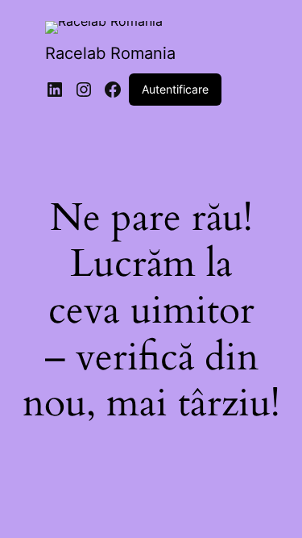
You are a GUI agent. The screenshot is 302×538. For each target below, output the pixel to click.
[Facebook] (112, 89)
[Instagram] (83, 89)
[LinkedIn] (54, 89)
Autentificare (175, 89)
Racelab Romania (110, 53)
